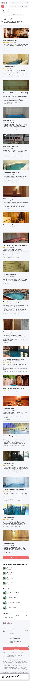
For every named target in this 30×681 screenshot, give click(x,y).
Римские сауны (21, 445)
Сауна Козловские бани (11, 172)
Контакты (12, 630)
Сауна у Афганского (9, 517)
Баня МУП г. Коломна (10, 146)
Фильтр (14, 6)
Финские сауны (6, 76)
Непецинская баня (9, 274)
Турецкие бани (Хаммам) (8, 256)
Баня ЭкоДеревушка (10, 40)
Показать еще (15, 558)
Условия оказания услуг (15, 635)
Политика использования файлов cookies (15, 641)
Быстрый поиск (24, 6)
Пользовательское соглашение (14, 632)
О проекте (12, 628)
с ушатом (15, 315)
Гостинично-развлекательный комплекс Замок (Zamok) (13, 360)
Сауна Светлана (8, 463)
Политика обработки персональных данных (15, 637)
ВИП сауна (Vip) (8, 199)
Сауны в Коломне (26, 631)
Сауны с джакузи (16, 257)
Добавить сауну (5, 630)
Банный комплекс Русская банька (14, 490)
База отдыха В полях (10, 225)
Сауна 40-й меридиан (10, 436)
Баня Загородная (9, 332)
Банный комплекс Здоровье (12, 302)
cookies (16, 675)
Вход (4, 628)
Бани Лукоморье (8, 120)
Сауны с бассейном (15, 76)
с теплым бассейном (7, 103)
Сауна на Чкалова (9, 67)
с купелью (21, 391)
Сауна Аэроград (8, 408)
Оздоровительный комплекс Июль (15, 245)
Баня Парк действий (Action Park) (14, 388)
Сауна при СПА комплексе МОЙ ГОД (15, 93)
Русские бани (6, 50)
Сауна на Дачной (8, 543)
